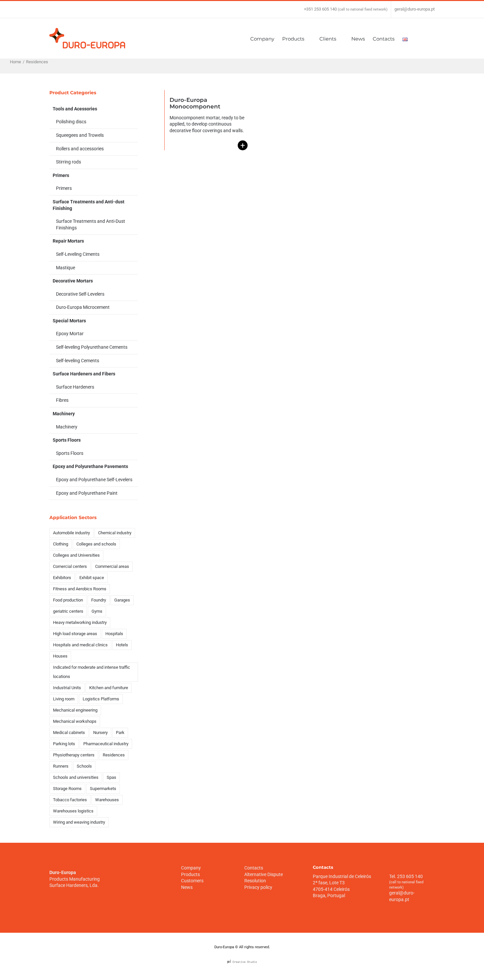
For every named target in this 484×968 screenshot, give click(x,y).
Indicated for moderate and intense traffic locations (91, 672)
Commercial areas (112, 566)
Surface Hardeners (75, 387)
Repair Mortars (68, 241)
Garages (122, 600)
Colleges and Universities (76, 555)
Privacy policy (258, 887)
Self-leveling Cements (77, 360)
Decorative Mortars (73, 280)
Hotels (122, 644)
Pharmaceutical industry (105, 743)
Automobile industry (71, 532)
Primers (61, 175)
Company (191, 867)
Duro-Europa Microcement (83, 307)
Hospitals (114, 633)
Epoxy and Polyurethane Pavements (90, 466)
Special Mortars (69, 320)
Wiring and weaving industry (79, 822)
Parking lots (64, 743)
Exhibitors (62, 577)
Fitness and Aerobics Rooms (79, 588)
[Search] (425, 38)
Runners (60, 766)
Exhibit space (91, 577)
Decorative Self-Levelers (80, 294)
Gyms (97, 611)
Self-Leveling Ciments (77, 254)
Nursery (100, 732)
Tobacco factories (70, 799)
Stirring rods (68, 161)
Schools (84, 766)
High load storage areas (75, 633)
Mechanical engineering (75, 710)
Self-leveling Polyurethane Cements (91, 347)
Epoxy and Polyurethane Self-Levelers (94, 479)
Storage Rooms (67, 788)
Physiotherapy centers (73, 754)
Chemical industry (114, 532)
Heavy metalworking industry (80, 622)
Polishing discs (71, 121)
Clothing (60, 544)
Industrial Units (67, 687)
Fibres (62, 400)
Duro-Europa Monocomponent (195, 103)
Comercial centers (70, 566)
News (187, 887)
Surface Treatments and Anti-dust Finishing (88, 205)
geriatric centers (68, 611)
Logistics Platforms (101, 698)
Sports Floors (67, 440)
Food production (68, 600)
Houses (60, 656)
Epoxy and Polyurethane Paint (87, 493)
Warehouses (107, 799)
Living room (63, 698)
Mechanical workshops (74, 721)
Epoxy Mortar (70, 333)
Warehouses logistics (73, 810)
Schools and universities (75, 777)
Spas (111, 777)
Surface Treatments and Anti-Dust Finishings (90, 224)
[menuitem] (266, 38)
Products (190, 874)
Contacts (253, 867)
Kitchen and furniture (108, 687)
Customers (192, 880)
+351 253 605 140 (320, 9)
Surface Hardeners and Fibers (84, 373)
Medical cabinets (69, 732)
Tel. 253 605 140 (406, 876)
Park (120, 732)
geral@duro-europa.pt (414, 9)
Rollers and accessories (80, 148)
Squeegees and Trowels (80, 135)
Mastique (65, 267)
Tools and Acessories (75, 108)
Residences (114, 754)
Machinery (64, 413)
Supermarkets (103, 788)
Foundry (98, 600)
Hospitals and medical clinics (80, 644)
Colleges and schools (96, 544)
